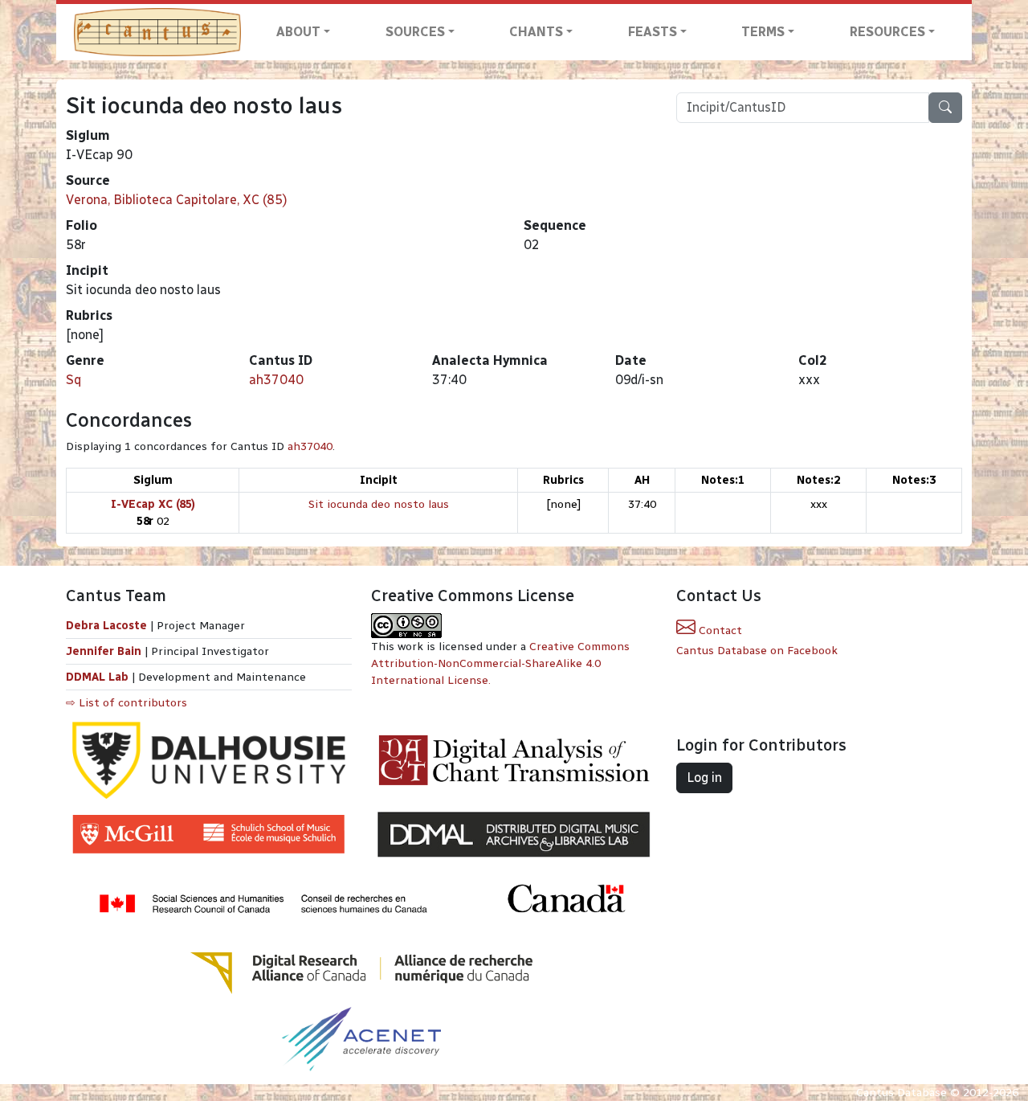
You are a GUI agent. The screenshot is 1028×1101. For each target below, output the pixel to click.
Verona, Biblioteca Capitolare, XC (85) (177, 199)
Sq (73, 379)
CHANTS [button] (536, 31)
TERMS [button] (763, 31)
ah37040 (276, 379)
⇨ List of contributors (126, 703)
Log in (704, 777)
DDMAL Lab (97, 677)
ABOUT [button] (298, 31)
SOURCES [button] (415, 31)
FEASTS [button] (652, 31)
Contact (719, 630)
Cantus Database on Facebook (757, 650)
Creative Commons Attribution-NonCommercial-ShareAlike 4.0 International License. (500, 663)
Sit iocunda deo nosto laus (378, 504)
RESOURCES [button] (887, 31)
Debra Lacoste (106, 625)
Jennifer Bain (105, 651)
